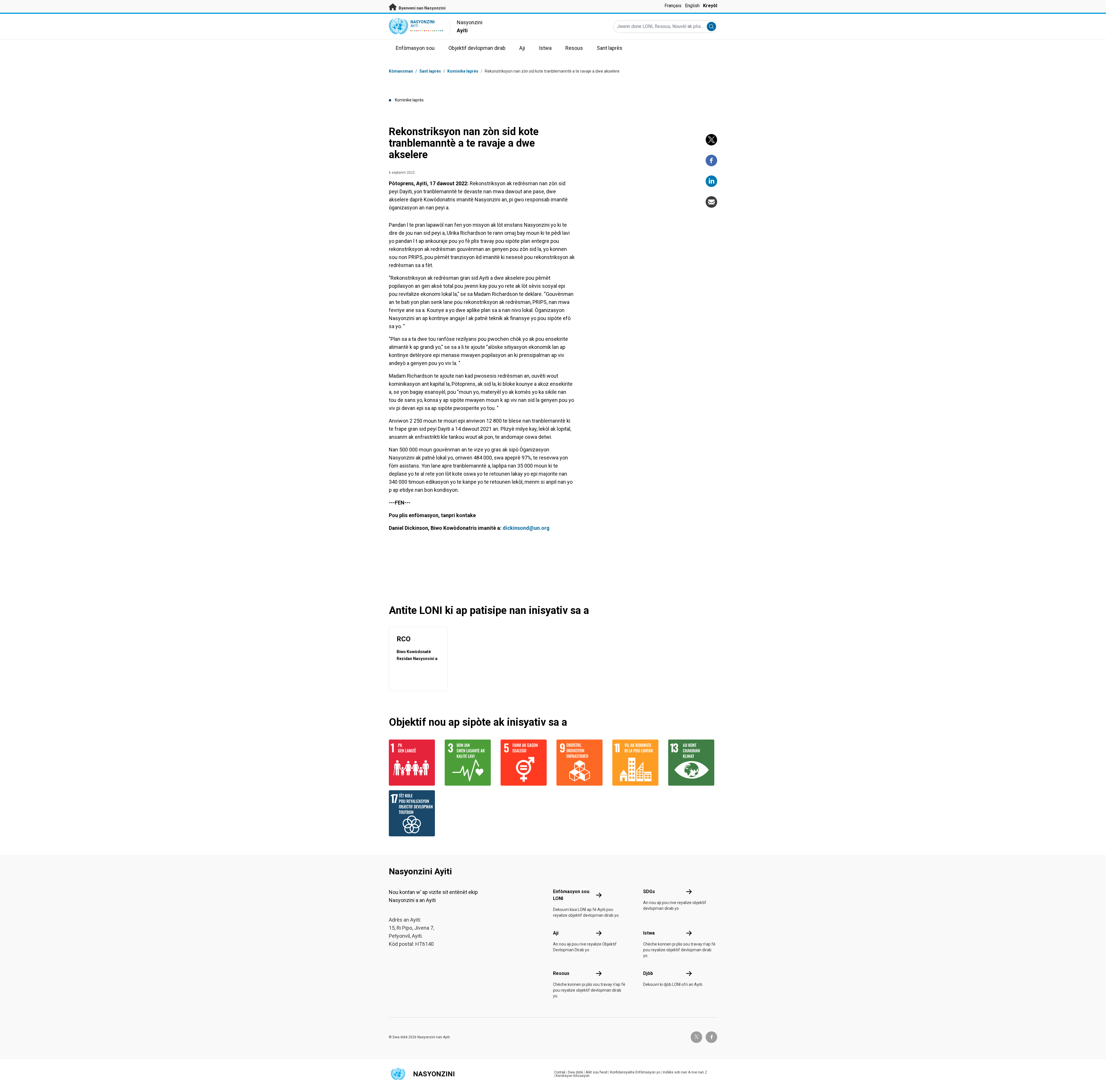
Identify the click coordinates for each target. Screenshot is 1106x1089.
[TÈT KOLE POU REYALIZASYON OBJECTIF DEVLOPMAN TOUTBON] (413, 813)
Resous (561, 973)
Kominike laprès (462, 71)
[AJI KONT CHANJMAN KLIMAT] (692, 763)
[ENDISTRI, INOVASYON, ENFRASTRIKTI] (580, 763)
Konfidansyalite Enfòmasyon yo (635, 1072)
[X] (711, 139)
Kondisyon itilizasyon (573, 1076)
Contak (559, 1072)
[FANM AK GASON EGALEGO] (525, 763)
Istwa (649, 933)
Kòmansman (401, 71)
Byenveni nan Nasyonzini (422, 8)
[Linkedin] (711, 181)
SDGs (649, 891)
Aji (555, 933)
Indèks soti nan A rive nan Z (685, 1072)
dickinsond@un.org (526, 528)
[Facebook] (711, 160)
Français (672, 5)
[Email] (711, 202)
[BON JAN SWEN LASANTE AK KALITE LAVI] (469, 763)
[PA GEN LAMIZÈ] (413, 763)
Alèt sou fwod (596, 1072)
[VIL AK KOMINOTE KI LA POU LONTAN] (636, 763)
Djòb (648, 973)
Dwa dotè (575, 1072)
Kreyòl (710, 5)
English (692, 5)
